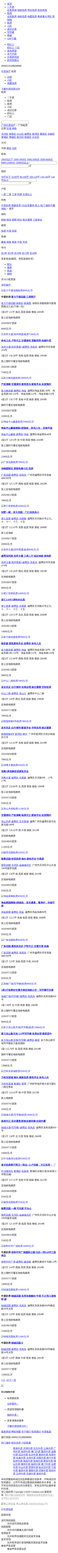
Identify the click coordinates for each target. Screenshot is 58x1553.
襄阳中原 (33, 1470)
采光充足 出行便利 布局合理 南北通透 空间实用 (26, 687)
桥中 (25, 734)
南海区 (28, 137)
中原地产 (6, 71)
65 (8, 1380)
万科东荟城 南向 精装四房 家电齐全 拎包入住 (25, 1077)
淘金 (24, 390)
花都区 (51, 134)
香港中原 (18, 1448)
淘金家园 (6, 912)
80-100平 (24, 177)
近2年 (4, 253)
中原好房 (6, 205)
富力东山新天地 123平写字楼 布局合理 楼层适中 (26, 1033)
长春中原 (21, 1458)
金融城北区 (25, 865)
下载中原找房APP (10, 89)
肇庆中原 (23, 1470)
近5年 (11, 253)
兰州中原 (21, 1473)
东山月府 (6, 821)
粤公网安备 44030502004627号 (32, 1503)
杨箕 (37, 1040)
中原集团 (46, 1431)
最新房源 (6, 1431)
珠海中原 (38, 1461)
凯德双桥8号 (7, 734)
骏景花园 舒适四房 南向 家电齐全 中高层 (22, 859)
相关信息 (16, 1443)
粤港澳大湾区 (44, 16)
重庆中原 (46, 1451)
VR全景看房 (28, 205)
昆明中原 (33, 1467)
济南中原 (43, 1470)
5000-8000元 (46, 159)
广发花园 (6, 475)
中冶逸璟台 (7, 1171)
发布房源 (42, 10)
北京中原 (38, 1448)
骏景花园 (6, 865)
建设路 (27, 1261)
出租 (9, 77)
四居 (19, 194)
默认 (9, 264)
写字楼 (10, 32)
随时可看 (50, 205)
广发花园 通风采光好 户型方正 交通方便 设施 (25, 946)
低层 (3, 231)
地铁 (14, 128)
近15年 (25, 253)
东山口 (22, 693)
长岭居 (25, 1171)
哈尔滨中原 (45, 1467)
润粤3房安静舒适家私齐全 (15, 771)
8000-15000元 (8, 162)
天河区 (4, 134)
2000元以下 (7, 159)
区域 (9, 128)
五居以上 (27, 194)
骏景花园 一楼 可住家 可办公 (16, 1208)
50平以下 (6, 177)
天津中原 (28, 1448)
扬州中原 (41, 1473)
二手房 (10, 7)
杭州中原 (18, 1461)
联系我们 (36, 1431)
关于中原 (12, 54)
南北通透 (27, 219)
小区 (9, 26)
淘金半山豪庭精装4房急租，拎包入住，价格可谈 (26, 428)
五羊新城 (24, 821)
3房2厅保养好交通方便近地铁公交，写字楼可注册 (27, 990)
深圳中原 (25, 1451)
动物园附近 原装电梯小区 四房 (17, 468)
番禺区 (43, 134)
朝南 (3, 219)
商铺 (9, 35)
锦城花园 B (17, 1343)
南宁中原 (51, 1458)
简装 (14, 242)
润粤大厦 (6, 777)
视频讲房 (16, 205)
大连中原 (31, 1458)
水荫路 (22, 518)
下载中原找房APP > (17, 1426)
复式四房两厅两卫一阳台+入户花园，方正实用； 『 (28, 1165)
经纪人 (10, 44)
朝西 (14, 219)
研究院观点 (13, 60)
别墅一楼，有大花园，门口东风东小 (20, 512)
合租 (14, 148)
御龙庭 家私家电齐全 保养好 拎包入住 (21, 643)
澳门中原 (35, 1451)
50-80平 (15, 177)
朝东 (9, 219)
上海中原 (48, 1448)
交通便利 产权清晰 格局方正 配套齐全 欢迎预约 (26, 815)
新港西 (27, 303)
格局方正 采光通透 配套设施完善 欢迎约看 (23, 1121)
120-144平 (45, 177)
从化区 (35, 137)
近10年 (17, 253)
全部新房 (12, 16)
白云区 (20, 134)
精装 (9, 242)
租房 (9, 23)
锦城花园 (6, 1305)
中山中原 (23, 1467)
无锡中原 (31, 1473)
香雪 (24, 1083)
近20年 (33, 253)
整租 (9, 148)
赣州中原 (25, 1464)
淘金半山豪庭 (8, 434)
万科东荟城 (7, 1083)
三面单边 (37, 219)
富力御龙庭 (7, 390)
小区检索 (26, 1443)
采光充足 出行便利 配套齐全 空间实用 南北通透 (26, 727)
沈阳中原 (41, 1458)
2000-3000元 (20, 159)
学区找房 (32, 10)
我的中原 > (13, 1415)
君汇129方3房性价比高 (13, 599)
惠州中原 (43, 1454)
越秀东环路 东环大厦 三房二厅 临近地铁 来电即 (26, 556)
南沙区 (20, 137)
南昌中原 (28, 1461)
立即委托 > (13, 1404)
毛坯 (25, 242)
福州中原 (35, 1464)
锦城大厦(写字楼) (10, 1127)
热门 (43, 205)
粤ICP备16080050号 (15, 1495)
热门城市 (6, 1443)
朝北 (19, 219)
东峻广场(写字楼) (10, 996)
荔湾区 (35, 134)
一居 (3, 194)
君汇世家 (6, 518)
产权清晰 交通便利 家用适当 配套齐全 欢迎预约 (26, 384)
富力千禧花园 (8, 303)
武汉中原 (23, 1454)
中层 (9, 231)
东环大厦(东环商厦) (11, 347)
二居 (9, 194)
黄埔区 (4, 137)
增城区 (12, 137)
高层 (14, 231)
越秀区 (28, 134)
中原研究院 (13, 57)
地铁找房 (22, 10)
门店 (17, 47)
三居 (14, 194)
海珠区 (12, 134)
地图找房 (32, 16)
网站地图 (16, 1431)
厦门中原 (46, 1464)
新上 (37, 205)
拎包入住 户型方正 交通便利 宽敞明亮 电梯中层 (26, 340)
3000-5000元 (33, 159)
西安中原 (48, 1461)
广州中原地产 (8, 125)
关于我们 (26, 1431)
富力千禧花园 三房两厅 (23, 297)
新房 (9, 13)
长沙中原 (33, 1454)
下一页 (12, 1380)
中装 (19, 242)
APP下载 (11, 38)
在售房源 (12, 10)
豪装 (3, 242)
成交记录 (12, 29)
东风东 (33, 347)
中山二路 (6, 693)
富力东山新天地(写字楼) (13, 1040)
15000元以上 (22, 162)
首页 (9, 4)
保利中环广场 (8, 1261)
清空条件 (6, 285)
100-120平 (34, 177)
